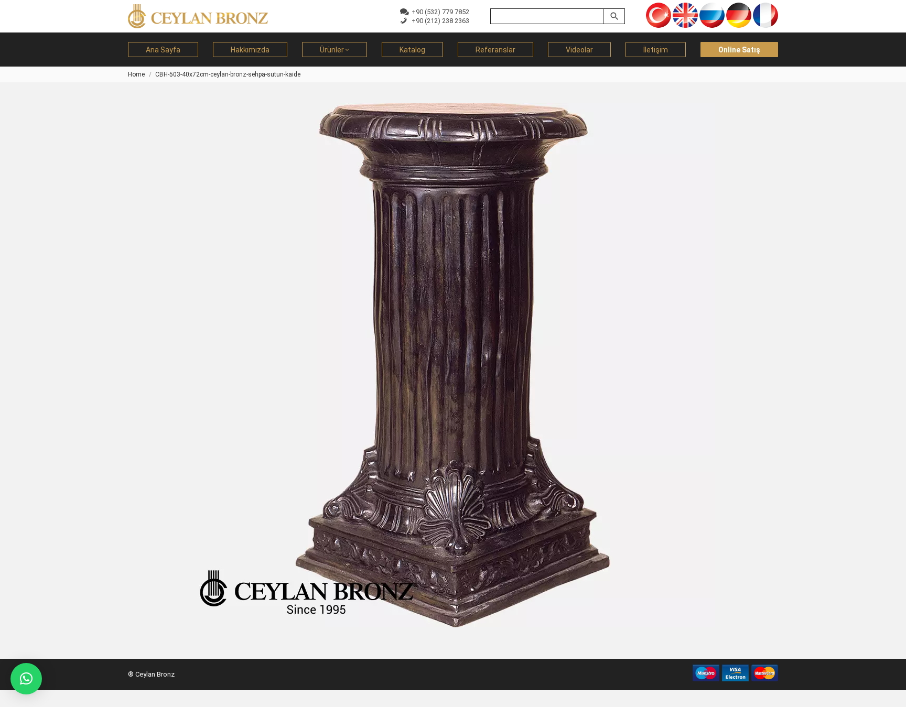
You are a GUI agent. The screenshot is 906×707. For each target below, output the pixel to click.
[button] (26, 678)
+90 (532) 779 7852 (438, 12)
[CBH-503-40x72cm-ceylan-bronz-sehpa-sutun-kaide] (453, 365)
